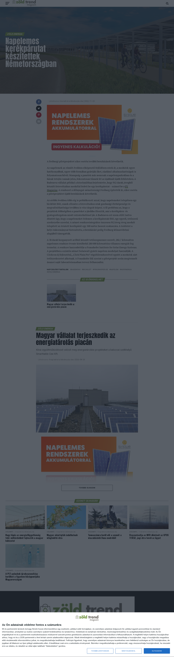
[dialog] (87, 634)
